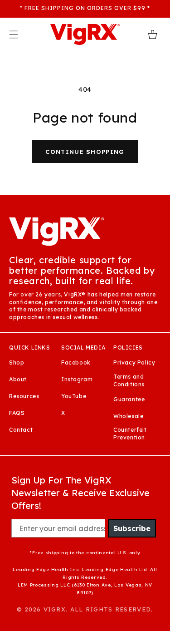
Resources (24, 396)
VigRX (55, 609)
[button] (14, 34)
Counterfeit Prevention (130, 433)
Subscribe (132, 528)
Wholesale (128, 416)
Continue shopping (84, 151)
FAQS (16, 412)
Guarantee (129, 399)
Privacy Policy (134, 362)
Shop (16, 362)
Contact (21, 429)
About (18, 379)
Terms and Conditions (129, 380)
